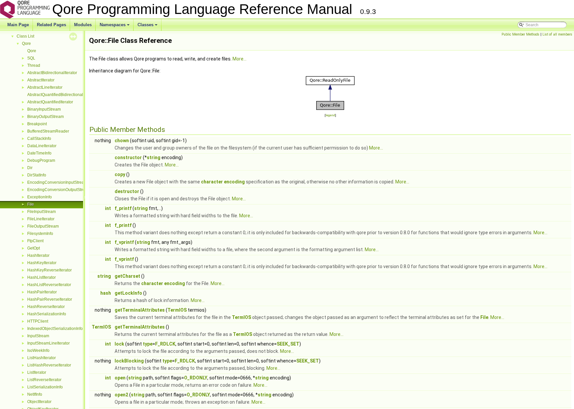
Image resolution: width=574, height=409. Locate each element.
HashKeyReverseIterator (49, 270)
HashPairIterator (42, 292)
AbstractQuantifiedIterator (50, 102)
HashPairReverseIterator (49, 299)
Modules (83, 24)
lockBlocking (129, 360)
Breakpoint (37, 124)
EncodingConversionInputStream (57, 182)
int (108, 208)
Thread (33, 65)
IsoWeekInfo (38, 350)
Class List (25, 36)
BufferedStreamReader (48, 131)
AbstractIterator (40, 80)
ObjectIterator (39, 401)
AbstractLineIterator (44, 87)
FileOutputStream (43, 226)
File (30, 204)
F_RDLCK (165, 344)
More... (239, 58)
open (120, 377)
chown (122, 140)
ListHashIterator (41, 358)
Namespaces (115, 26)
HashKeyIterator (41, 262)
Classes (148, 26)
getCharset (127, 276)
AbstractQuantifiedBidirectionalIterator (61, 94)
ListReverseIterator (44, 379)
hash (105, 293)
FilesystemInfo (40, 233)
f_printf (123, 208)
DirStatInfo (36, 175)
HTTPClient (37, 321)
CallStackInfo (39, 138)
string (153, 157)
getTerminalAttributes (140, 310)
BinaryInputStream (44, 109)
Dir (30, 167)
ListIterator (36, 372)
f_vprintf (124, 242)
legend (330, 115)
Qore (26, 43)
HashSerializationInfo (46, 314)
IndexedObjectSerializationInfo (55, 328)
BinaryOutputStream (45, 116)
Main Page (18, 24)
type (147, 344)
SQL (31, 58)
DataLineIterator (41, 146)
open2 (121, 394)
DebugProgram (41, 160)
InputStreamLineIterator (48, 343)
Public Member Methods (520, 34)
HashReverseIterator (46, 306)
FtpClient (35, 241)
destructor (127, 191)
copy (120, 174)
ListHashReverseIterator (49, 365)
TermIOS (177, 310)
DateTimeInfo (39, 153)
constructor (128, 157)
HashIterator (38, 255)
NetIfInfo (34, 394)
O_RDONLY (195, 377)
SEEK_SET (288, 344)
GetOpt (33, 248)
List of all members (557, 34)
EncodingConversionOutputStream (58, 189)
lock (119, 344)
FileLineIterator (40, 219)
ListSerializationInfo (45, 387)
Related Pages (51, 24)
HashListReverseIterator (49, 284)
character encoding (223, 181)
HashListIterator (41, 277)
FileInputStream (41, 211)
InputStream (38, 336)
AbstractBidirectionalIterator (52, 72)
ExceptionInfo (39, 197)
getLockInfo (128, 293)
